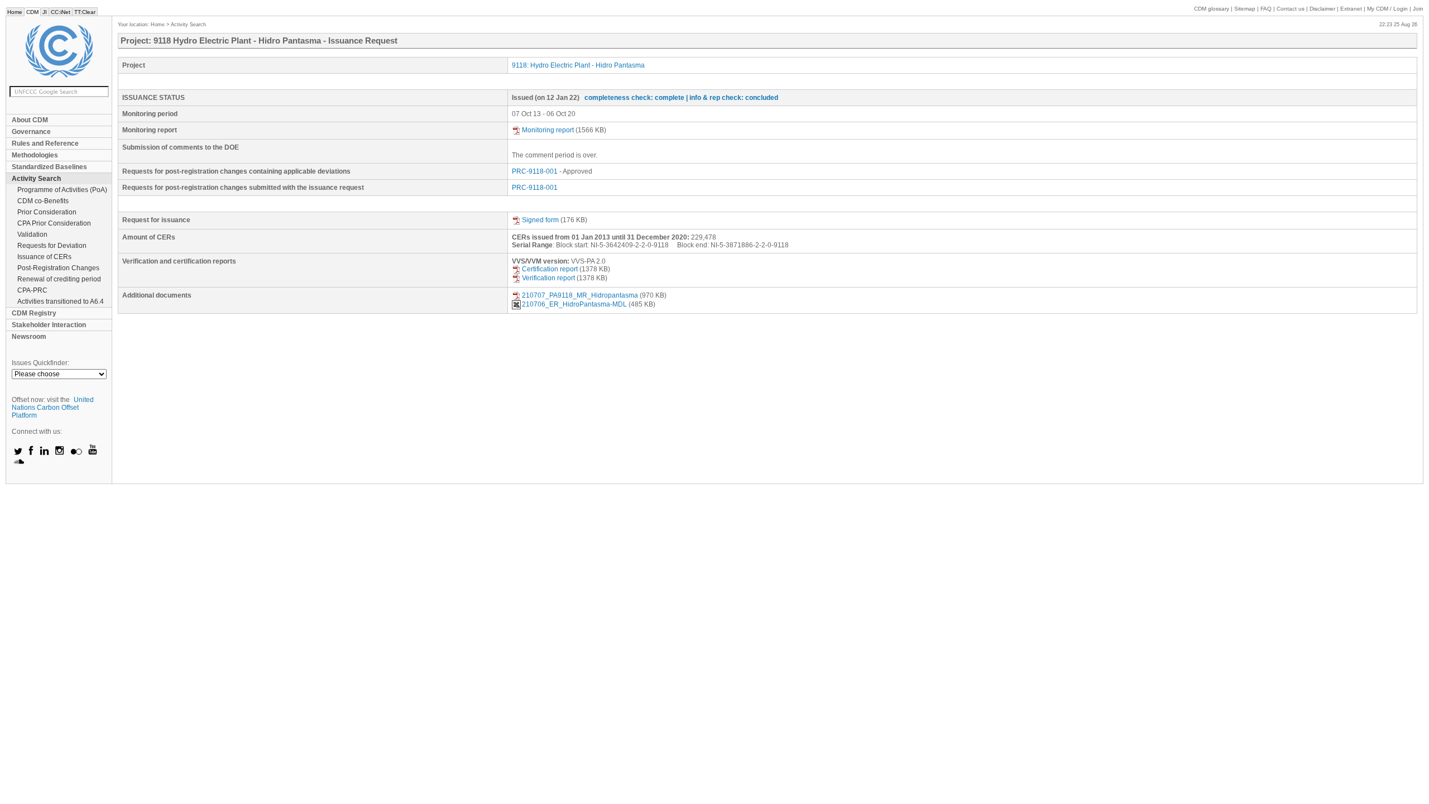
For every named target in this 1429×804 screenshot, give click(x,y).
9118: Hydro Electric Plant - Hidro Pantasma (578, 65)
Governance (31, 132)
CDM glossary (1211, 9)
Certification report (550, 269)
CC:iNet (60, 12)
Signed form (540, 220)
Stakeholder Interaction (49, 325)
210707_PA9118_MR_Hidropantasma (580, 295)
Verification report (548, 278)
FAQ (1266, 9)
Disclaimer (1322, 9)
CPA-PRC (32, 290)
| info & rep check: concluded (732, 98)
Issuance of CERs (44, 257)
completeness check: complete (634, 98)
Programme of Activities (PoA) (62, 190)
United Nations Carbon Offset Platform (53, 407)
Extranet (1351, 9)
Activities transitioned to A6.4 (60, 301)
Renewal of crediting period (59, 279)
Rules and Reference (45, 143)
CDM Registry (34, 313)
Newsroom (29, 337)
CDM (32, 12)
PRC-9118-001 (535, 171)
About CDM (30, 120)
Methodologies (35, 155)
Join (1418, 9)
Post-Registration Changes (58, 268)
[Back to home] (59, 51)
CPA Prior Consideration (54, 223)
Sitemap (1244, 9)
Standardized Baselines (49, 167)
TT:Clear (84, 12)
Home (14, 12)
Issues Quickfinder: (40, 363)
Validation (32, 234)
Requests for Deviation (52, 246)
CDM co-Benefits (43, 201)
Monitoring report (548, 130)
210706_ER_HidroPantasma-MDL (574, 304)
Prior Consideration (46, 212)
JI (44, 12)
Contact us (1291, 9)
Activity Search (36, 179)
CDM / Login (1388, 9)
